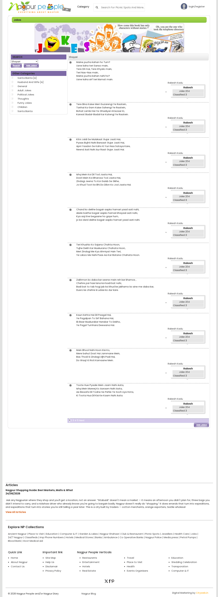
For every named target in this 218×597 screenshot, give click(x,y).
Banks (98, 537)
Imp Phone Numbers (52, 537)
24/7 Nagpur (15, 537)
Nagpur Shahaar (109, 533)
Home (14, 557)
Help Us (49, 562)
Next (82, 420)
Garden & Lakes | (89, 533)
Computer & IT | (69, 533)
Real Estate (89, 570)
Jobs (194, 533)
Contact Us (18, 566)
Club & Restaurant (132, 533)
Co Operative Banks (131, 537)
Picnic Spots (152, 533)
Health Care (182, 533)
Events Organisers (137, 570)
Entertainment (91, 562)
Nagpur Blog (88, 593)
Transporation (179, 566)
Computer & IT (180, 570)
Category (83, 6)
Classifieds (31, 537)
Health (131, 566)
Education (52, 533)
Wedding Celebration (184, 562)
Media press (171, 537)
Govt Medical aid (33, 541)
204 (187, 91)
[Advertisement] (101, 454)
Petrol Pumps (188, 537)
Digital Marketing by (190, 592)
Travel (130, 557)
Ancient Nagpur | (18, 533)
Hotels (69, 537)
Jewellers (167, 533)
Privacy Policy (53, 570)
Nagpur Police (153, 537)
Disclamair (51, 566)
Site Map (50, 557)
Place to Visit (134, 562)
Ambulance (111, 537)
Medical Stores (84, 537)
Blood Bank (14, 541)
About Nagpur (19, 562)
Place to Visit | (37, 533)
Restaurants (89, 557)
